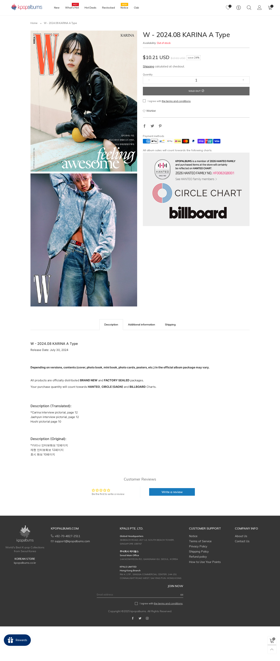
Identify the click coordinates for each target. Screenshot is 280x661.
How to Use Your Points (205, 562)
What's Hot (72, 7)
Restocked (108, 7)
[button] (149, 80)
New (56, 7)
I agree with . (169, 101)
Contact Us (242, 541)
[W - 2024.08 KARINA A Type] (83, 101)
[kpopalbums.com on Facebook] (132, 618)
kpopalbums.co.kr (25, 562)
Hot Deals (90, 7)
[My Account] (259, 7)
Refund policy (198, 556)
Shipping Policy (199, 551)
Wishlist (151, 110)
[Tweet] (152, 126)
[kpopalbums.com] (25, 7)
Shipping (148, 66)
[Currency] (238, 7)
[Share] (144, 126)
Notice (124, 7)
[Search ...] (249, 7)
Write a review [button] (172, 492)
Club (136, 7)
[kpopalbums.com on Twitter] (140, 618)
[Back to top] (272, 649)
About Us (241, 536)
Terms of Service (200, 541)
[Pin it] (160, 126)
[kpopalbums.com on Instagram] (147, 618)
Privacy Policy (198, 546)
